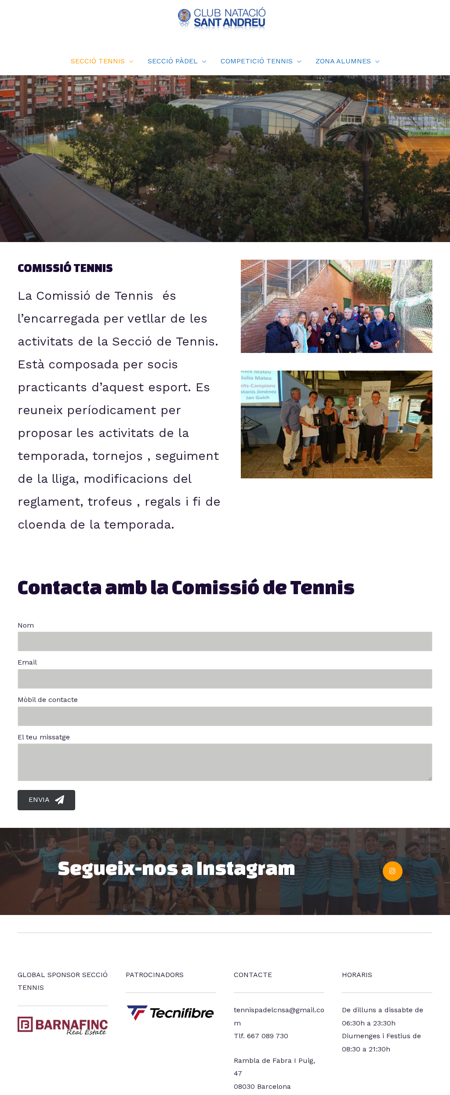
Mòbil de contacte (48, 699)
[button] (46, 800)
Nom (26, 625)
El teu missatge (44, 737)
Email (27, 662)
